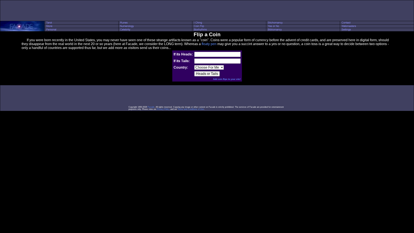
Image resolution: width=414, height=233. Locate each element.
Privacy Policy (163, 109)
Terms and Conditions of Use (191, 109)
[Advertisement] (207, 10)
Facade (151, 107)
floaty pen (209, 44)
